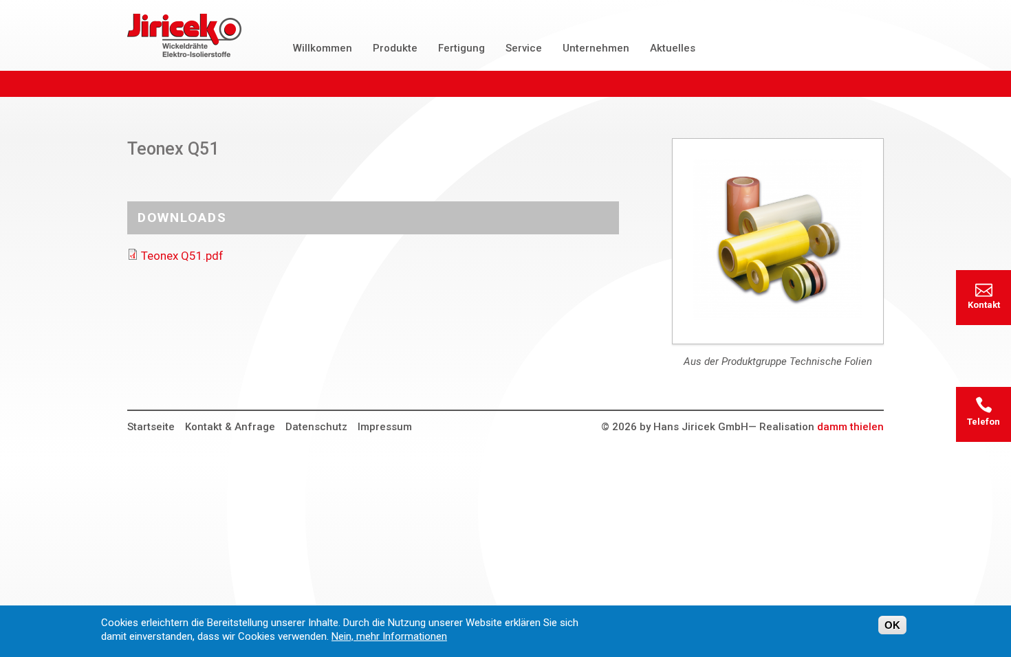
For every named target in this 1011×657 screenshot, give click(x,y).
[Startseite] (184, 35)
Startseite (151, 427)
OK (892, 625)
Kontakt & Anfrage (230, 427)
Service (524, 48)
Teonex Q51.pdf (182, 256)
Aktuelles (672, 48)
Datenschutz (316, 427)
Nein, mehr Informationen (389, 636)
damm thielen (850, 427)
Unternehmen (596, 48)
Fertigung (461, 48)
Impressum (385, 427)
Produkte (395, 48)
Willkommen (322, 48)
